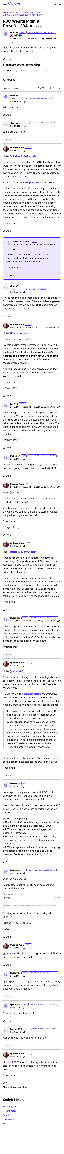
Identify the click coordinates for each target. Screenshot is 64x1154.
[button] (6, 34)
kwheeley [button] (15, 456)
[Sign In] (59, 3)
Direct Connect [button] (39, 70)
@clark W (15, 156)
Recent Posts (9, 1110)
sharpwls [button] (15, 123)
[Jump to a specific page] (58, 88)
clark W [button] (14, 32)
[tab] (9, 79)
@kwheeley (29, 551)
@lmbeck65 (16, 671)
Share (7, 59)
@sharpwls (29, 156)
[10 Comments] (16, 35)
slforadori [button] (15, 783)
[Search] (54, 3)
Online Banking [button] (10, 70)
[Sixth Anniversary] (12, 35)
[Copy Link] (12, 43)
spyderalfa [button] (15, 1004)
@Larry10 (15, 492)
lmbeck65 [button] (15, 618)
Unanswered (32, 1119)
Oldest (15, 88)
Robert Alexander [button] (21, 241)
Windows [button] (25, 70)
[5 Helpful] (20, 35)
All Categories (9, 1106)
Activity (6, 1115)
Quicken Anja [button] (50, 38)
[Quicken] (15, 3)
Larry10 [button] (14, 404)
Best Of (6, 1123)
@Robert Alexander (21, 332)
